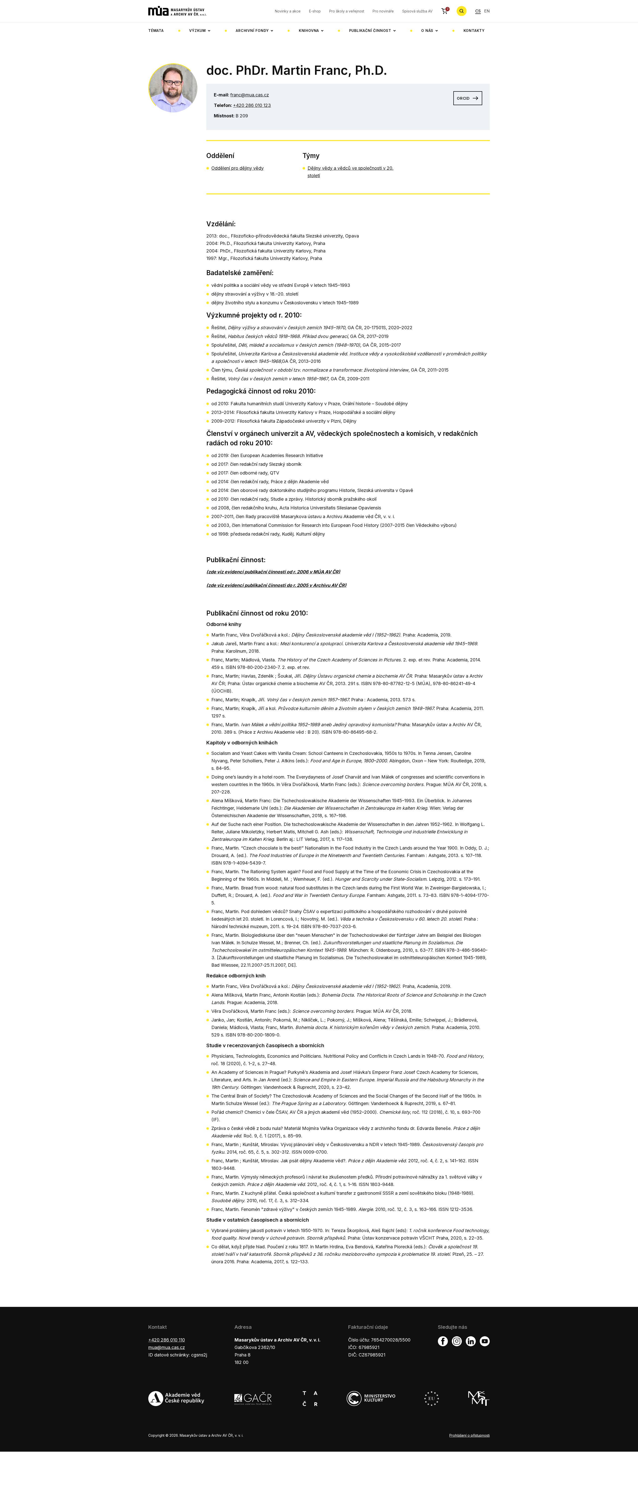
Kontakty (474, 30)
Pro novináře (383, 11)
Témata (156, 30)
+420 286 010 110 (166, 1339)
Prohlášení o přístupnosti (469, 1435)
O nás (427, 30)
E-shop (315, 11)
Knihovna (309, 30)
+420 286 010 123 (252, 105)
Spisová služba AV (417, 11)
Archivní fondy (252, 30)
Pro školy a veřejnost (346, 11)
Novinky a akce (288, 11)
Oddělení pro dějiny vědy (237, 168)
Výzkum (197, 30)
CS (478, 10)
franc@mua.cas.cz (249, 94)
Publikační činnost (370, 30)
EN (487, 10)
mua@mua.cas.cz (166, 1347)
